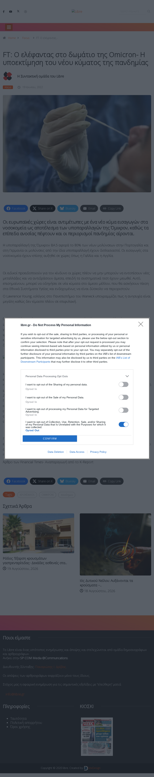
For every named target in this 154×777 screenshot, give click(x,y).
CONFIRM (50, 438)
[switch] (123, 384)
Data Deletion (56, 451)
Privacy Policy (98, 451)
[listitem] (77, 376)
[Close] (142, 325)
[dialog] (77, 388)
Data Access (77, 451)
